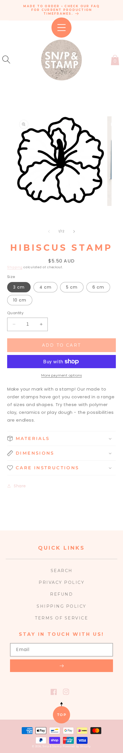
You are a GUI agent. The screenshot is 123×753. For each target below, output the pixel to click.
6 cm (98, 287)
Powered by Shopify (77, 746)
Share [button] (20, 486)
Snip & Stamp (52, 746)
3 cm (19, 287)
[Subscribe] (61, 665)
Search (62, 570)
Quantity (15, 313)
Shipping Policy (61, 606)
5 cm (72, 287)
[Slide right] (74, 231)
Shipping (15, 267)
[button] (6, 59)
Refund (61, 594)
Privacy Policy (61, 582)
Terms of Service (61, 618)
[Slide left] (49, 231)
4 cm (45, 287)
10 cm (19, 300)
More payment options (61, 375)
